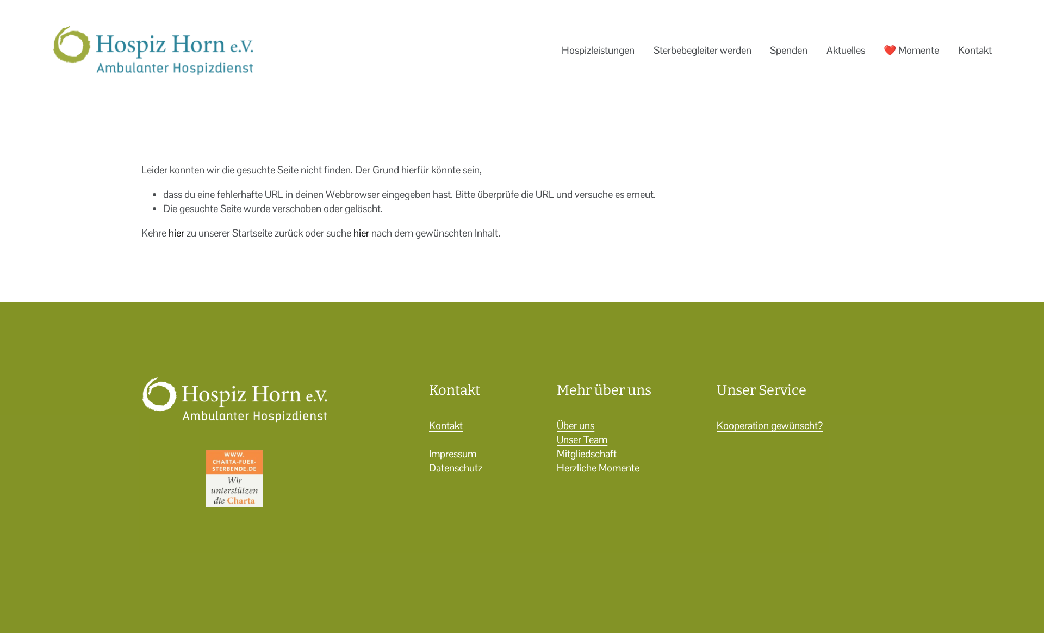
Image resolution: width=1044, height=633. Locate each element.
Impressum (452, 454)
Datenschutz (455, 468)
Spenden (788, 50)
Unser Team (582, 439)
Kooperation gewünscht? (770, 425)
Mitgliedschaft (587, 454)
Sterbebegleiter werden (702, 50)
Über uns (575, 425)
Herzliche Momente (598, 468)
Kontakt (975, 50)
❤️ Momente (911, 50)
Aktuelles (845, 50)
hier (176, 233)
